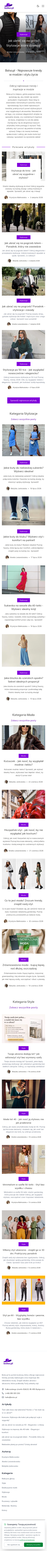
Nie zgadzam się (13, 1545)
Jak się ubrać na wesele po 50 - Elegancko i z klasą (23, 1425)
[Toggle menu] (43, 6)
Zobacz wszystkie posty (23, 419)
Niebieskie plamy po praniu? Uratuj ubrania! (19, 1444)
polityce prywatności (27, 1540)
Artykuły (7, 1404)
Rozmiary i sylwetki (9, 1501)
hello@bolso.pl (11, 1397)
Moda (23, 756)
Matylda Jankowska (10, 1466)
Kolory (4, 1510)
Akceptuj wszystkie (33, 1545)
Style (24, 1048)
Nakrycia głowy (8, 1478)
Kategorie (7, 1473)
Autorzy (6, 1451)
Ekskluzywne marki (9, 1488)
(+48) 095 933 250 (12, 1393)
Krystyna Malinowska (10, 1457)
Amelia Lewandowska (11, 1461)
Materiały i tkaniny (9, 1506)
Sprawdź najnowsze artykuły (23, 400)
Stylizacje (23, 34)
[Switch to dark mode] (38, 6)
